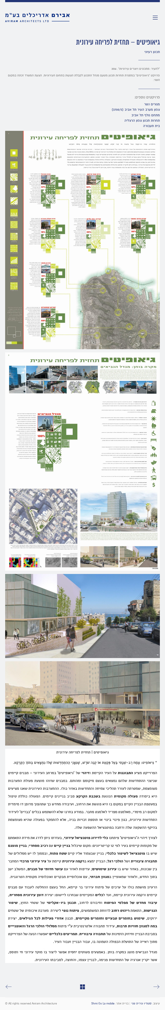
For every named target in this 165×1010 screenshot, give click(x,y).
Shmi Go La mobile (103, 1003)
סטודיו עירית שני (141, 1003)
